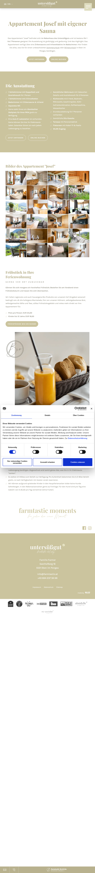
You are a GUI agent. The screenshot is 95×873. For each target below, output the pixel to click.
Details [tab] (47, 415)
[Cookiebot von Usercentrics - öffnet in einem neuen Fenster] (76, 408)
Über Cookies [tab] (78, 415)
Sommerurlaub (53, 48)
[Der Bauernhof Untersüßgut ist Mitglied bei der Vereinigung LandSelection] (10, 604)
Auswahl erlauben (47, 462)
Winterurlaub (70, 48)
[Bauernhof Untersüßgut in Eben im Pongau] (47, 550)
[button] (37, 59)
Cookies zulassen (78, 462)
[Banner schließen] (91, 408)
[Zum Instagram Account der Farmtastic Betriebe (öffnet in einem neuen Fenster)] (90, 528)
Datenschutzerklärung (77, 438)
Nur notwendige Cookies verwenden (17, 462)
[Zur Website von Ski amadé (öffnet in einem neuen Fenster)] (29, 604)
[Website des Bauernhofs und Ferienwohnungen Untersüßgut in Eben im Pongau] (47, 4)
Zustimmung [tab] (16, 415)
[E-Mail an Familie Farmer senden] (5, 870)
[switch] (36, 452)
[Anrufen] (14, 870)
